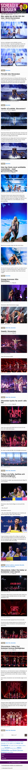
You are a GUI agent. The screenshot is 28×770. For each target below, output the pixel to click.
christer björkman (17, 741)
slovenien (7, 70)
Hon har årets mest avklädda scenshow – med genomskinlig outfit (13, 169)
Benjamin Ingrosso (10, 741)
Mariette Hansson (13, 748)
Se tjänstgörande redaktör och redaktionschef (11, 765)
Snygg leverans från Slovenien (9, 280)
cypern (2, 566)
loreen (7, 748)
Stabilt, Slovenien (8, 331)
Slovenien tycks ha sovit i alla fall (14, 402)
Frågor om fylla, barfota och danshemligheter (13, 475)
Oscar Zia (15, 750)
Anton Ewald (3, 741)
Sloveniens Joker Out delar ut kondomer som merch (14, 571)
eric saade (10, 743)
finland (15, 743)
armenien (17, 565)
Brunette (22, 565)
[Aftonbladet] (6, 1)
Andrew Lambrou (9, 565)
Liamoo (23, 745)
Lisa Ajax (2, 748)
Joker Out (7, 327)
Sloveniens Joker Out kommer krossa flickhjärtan (13, 647)
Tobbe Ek (14, 19)
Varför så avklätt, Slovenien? (13, 109)
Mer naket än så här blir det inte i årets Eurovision (12, 17)
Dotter (6, 743)
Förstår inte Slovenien (10, 74)
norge (10, 750)
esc (13, 743)
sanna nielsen (10, 752)
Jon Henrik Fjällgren (18, 745)
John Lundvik (11, 745)
